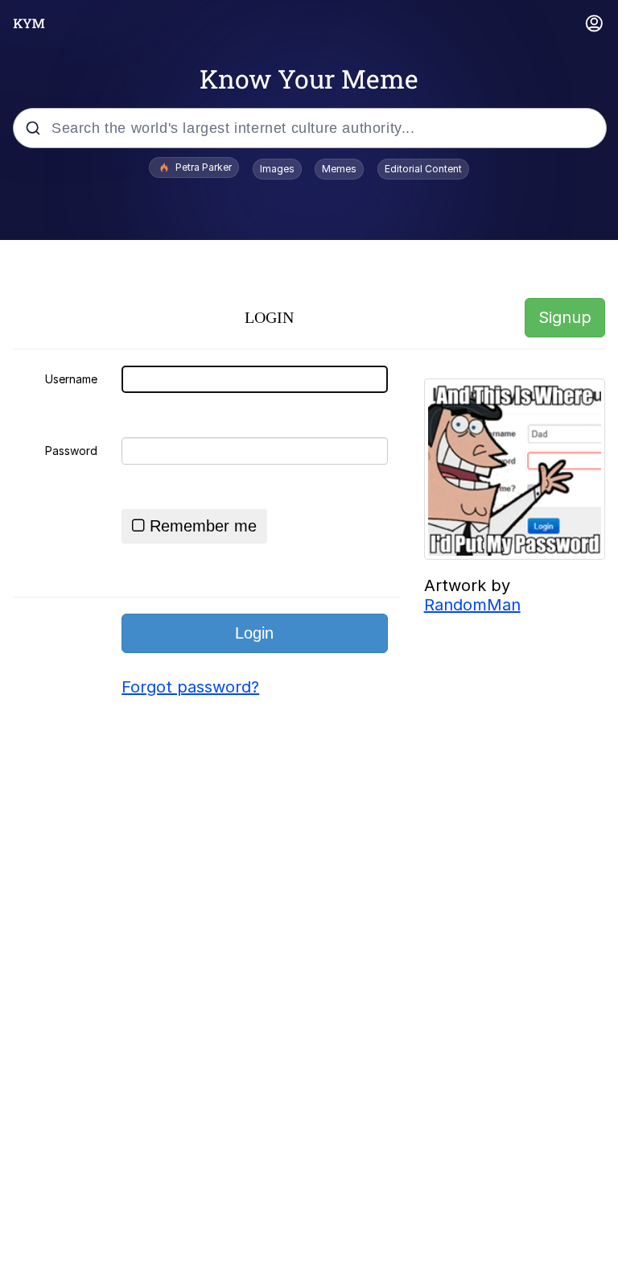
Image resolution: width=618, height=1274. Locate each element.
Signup (564, 317)
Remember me (203, 526)
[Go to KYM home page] (29, 23)
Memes (339, 169)
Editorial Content (423, 169)
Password (71, 450)
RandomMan (472, 604)
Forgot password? (190, 687)
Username (71, 379)
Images (277, 169)
